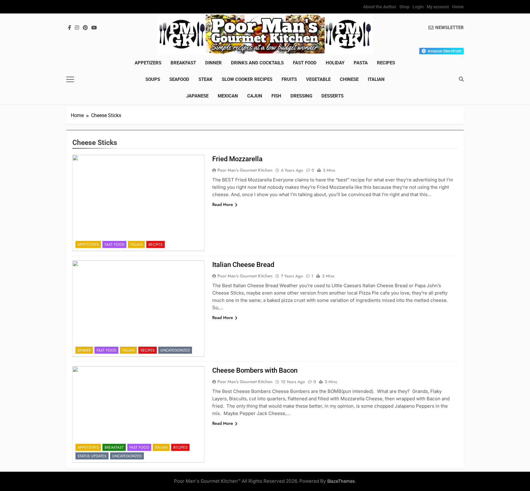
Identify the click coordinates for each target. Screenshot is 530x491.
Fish (276, 96)
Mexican (228, 96)
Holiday (335, 63)
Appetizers (148, 63)
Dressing (301, 96)
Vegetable (318, 79)
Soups (152, 79)
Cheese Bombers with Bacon (255, 370)
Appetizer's (88, 244)
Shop (404, 6)
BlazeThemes (341, 481)
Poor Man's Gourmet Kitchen (245, 170)
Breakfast (183, 63)
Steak (205, 79)
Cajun (254, 96)
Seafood (179, 79)
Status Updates (92, 456)
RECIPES (386, 63)
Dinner (213, 63)
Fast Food (305, 63)
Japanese (197, 96)
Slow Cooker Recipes (247, 79)
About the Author (379, 6)
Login (418, 6)
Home (458, 6)
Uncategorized (175, 350)
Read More (222, 204)
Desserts (332, 96)
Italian (376, 79)
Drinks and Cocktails (257, 63)
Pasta (361, 63)
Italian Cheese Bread (243, 264)
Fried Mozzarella (237, 159)
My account (438, 6)
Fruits (289, 79)
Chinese (349, 79)
